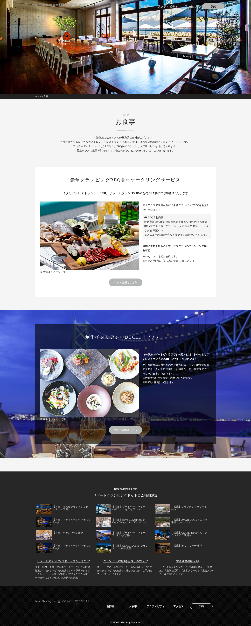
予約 (213, 6)
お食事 (145, 6)
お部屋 (122, 6)
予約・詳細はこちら (125, 282)
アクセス (190, 6)
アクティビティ (168, 6)
